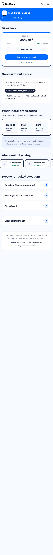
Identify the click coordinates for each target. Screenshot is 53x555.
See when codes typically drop (20, 90)
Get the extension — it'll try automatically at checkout (26, 97)
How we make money (35, 242)
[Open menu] (48, 4)
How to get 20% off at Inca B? (26, 195)
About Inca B (26, 205)
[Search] (42, 4)
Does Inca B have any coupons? (26, 185)
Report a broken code (26, 246)
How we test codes (17, 242)
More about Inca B (26, 220)
